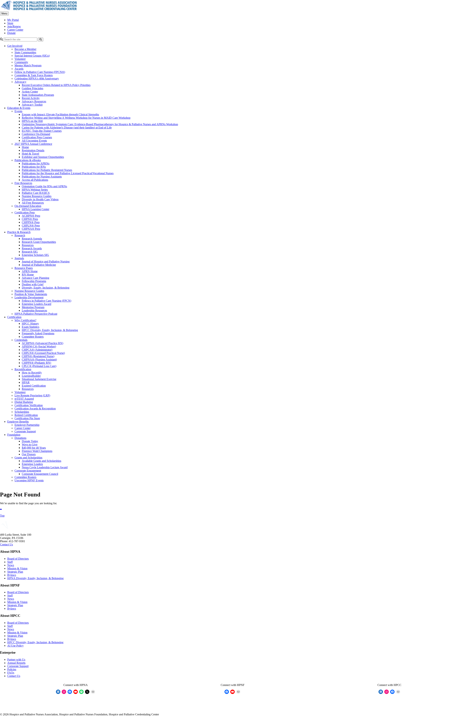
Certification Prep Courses (37, 137)
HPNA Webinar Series (35, 189)
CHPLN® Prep (31, 225)
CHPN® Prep (30, 219)
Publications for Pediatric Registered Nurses (47, 170)
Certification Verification (29, 405)
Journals (19, 258)
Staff (10, 561)
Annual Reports (16, 662)
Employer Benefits (18, 421)
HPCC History (30, 323)
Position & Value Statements (31, 294)
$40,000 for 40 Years (34, 447)
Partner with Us (16, 659)
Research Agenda (32, 238)
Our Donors (29, 454)
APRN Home (30, 271)
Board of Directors (18, 558)
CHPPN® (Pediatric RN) (36, 362)
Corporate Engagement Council (40, 473)
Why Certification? (25, 320)
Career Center (15, 29)
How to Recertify (32, 372)
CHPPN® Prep (31, 222)
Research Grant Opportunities (39, 241)
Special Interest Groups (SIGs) (32, 55)
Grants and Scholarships (28, 457)
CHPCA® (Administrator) (37, 349)
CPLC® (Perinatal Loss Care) (39, 366)
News (10, 565)
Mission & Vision (17, 568)
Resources (28, 245)
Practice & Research (19, 232)
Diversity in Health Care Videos (40, 199)
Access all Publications (35, 179)
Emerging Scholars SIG (35, 254)
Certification (14, 317)
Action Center (30, 91)
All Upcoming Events (34, 140)
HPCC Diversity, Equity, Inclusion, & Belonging (50, 330)
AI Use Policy (15, 645)
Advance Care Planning (35, 277)
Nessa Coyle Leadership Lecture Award (45, 467)
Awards (19, 68)
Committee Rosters (33, 336)
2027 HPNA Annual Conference (33, 143)
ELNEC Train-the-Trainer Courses (42, 130)
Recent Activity (31, 98)
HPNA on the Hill (32, 121)
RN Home (28, 274)
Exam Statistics (30, 326)
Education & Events (18, 107)
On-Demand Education (28, 205)
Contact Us (6, 544)
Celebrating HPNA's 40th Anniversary (37, 78)
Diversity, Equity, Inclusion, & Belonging (45, 287)
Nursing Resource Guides (36, 196)
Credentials (21, 339)
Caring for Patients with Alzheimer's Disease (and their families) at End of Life (67, 127)
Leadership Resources (34, 310)
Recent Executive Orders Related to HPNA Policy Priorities (56, 85)
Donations (20, 437)
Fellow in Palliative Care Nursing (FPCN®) (40, 72)
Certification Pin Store (27, 418)
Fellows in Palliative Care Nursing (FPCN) (46, 300)
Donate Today (30, 441)
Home (25, 147)
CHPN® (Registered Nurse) (38, 356)
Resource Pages (24, 268)
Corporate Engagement (28, 470)
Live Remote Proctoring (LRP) (32, 395)
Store (10, 23)
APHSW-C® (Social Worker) (39, 346)
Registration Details (33, 150)
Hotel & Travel (30, 153)
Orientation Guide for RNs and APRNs (44, 186)
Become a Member (25, 49)
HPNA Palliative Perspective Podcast (36, 313)
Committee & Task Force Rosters (34, 75)
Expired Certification (34, 385)
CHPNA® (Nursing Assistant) (39, 359)
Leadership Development (29, 297)
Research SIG (30, 251)
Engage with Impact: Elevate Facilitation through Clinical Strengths (60, 114)
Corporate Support (25, 431)
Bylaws (11, 575)
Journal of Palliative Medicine (39, 264)
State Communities (25, 52)
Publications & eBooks (28, 160)
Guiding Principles (32, 88)
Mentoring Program (33, 307)
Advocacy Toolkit (32, 104)
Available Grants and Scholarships (41, 460)
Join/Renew (14, 26)
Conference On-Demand (36, 134)
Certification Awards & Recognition (35, 408)
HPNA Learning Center (35, 209)
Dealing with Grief (32, 284)
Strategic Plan (15, 571)
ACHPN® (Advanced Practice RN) (42, 343)
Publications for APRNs (35, 163)
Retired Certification (26, 415)
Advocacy (20, 81)
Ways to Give (29, 444)
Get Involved (14, 45)
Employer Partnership (27, 424)
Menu (4, 13)
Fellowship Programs (34, 281)
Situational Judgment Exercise (39, 379)
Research (20, 235)
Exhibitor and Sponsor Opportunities (43, 156)
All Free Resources (33, 202)
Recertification (23, 369)
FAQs (10, 672)
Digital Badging (24, 402)
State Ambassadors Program (38, 94)
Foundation (13, 434)
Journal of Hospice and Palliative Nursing (46, 261)
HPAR (26, 382)
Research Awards (32, 248)
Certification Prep (25, 212)
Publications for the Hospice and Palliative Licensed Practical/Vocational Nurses (68, 173)
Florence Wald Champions (37, 451)
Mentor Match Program (28, 65)
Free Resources (23, 183)
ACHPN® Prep (31, 215)
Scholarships (22, 411)
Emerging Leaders (32, 464)
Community (21, 62)
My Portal (13, 19)
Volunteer (20, 58)
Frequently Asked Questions (38, 333)
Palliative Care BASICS (36, 192)
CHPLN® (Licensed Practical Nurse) (43, 353)
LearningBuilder (31, 375)
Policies (11, 669)
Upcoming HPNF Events (29, 480)
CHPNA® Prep (31, 228)
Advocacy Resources (34, 101)
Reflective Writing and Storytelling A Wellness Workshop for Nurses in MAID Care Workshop (76, 117)
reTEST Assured (24, 398)
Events (18, 111)
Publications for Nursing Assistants (42, 176)
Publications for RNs (34, 166)
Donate (11, 32)
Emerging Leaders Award (36, 303)
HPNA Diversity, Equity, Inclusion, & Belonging (35, 578)
